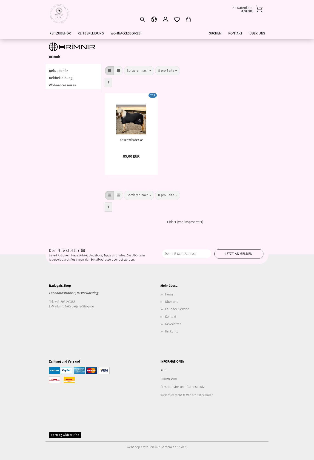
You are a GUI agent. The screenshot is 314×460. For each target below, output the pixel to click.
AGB (163, 370)
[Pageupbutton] (301, 453)
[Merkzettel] (177, 19)
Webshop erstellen (140, 447)
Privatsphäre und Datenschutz (182, 387)
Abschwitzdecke (131, 140)
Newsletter (173, 324)
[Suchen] (142, 19)
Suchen (215, 33)
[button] (165, 19)
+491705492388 (65, 302)
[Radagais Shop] (61, 14)
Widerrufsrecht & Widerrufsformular (186, 395)
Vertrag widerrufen (65, 435)
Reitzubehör (60, 33)
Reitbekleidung (91, 33)
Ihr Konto (171, 331)
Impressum (168, 378)
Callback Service (177, 309)
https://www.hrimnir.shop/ (68, 61)
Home (169, 294)
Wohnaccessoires (125, 33)
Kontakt (235, 33)
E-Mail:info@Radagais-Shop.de (71, 306)
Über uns (257, 33)
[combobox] (139, 70)
